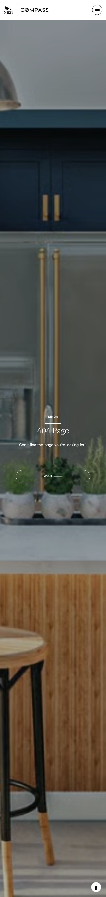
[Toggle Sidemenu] (97, 10)
